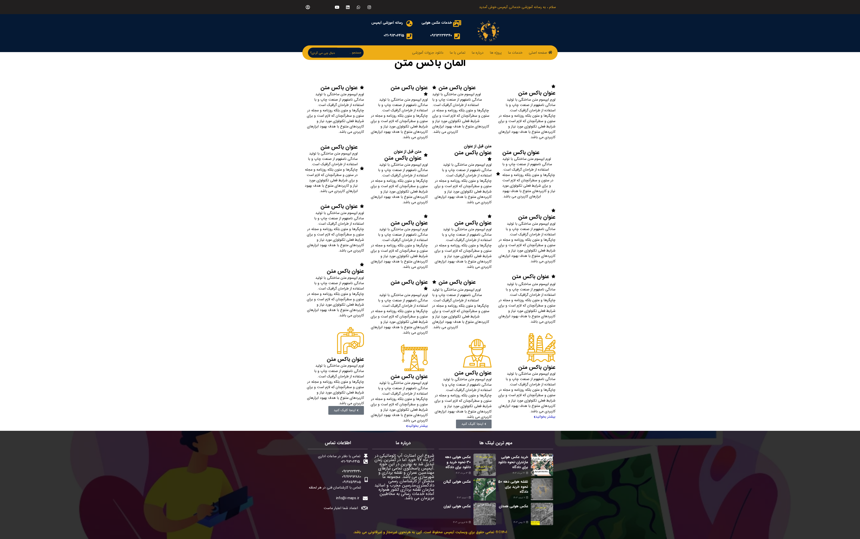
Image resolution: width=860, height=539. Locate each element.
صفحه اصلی (538, 52)
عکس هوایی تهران (457, 506)
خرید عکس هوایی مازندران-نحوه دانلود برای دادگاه (513, 462)
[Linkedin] (348, 7)
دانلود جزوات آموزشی (427, 52)
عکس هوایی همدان (513, 506)
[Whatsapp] (358, 7)
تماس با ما (457, 52)
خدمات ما (515, 52)
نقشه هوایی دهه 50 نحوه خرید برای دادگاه (513, 487)
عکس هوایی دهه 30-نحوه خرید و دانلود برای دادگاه (458, 462)
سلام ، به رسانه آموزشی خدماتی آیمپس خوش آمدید (517, 7)
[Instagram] (369, 7)
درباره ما (478, 52)
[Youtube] (337, 7)
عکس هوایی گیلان (457, 481)
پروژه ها (496, 52)
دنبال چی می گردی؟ (322, 53)
